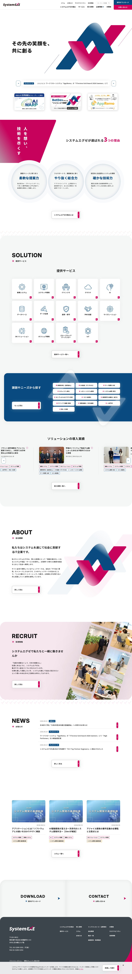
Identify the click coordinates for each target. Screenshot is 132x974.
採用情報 (90, 3)
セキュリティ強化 (64, 391)
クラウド (127, 466)
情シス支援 (64, 409)
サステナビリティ (80, 3)
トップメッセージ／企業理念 (97, 927)
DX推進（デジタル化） (87, 385)
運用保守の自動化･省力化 (110, 397)
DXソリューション (66, 466)
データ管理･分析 (110, 385)
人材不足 (110, 403)
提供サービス (64, 931)
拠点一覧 (91, 936)
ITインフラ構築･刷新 (64, 403)
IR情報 (109, 7)
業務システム (43, 466)
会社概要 (91, 931)
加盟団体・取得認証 (94, 940)
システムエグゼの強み (68, 7)
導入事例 (90, 7)
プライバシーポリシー (15, 961)
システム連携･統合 (110, 391)
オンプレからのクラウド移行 (64, 397)
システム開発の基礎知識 (19, 841)
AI (51, 837)
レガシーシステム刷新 (87, 391)
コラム (63, 3)
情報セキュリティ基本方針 (32, 961)
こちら (81, 969)
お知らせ (70, 3)
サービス (81, 7)
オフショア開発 (15, 466)
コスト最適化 (87, 397)
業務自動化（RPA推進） (87, 403)
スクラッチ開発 (54, 466)
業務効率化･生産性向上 (64, 385)
